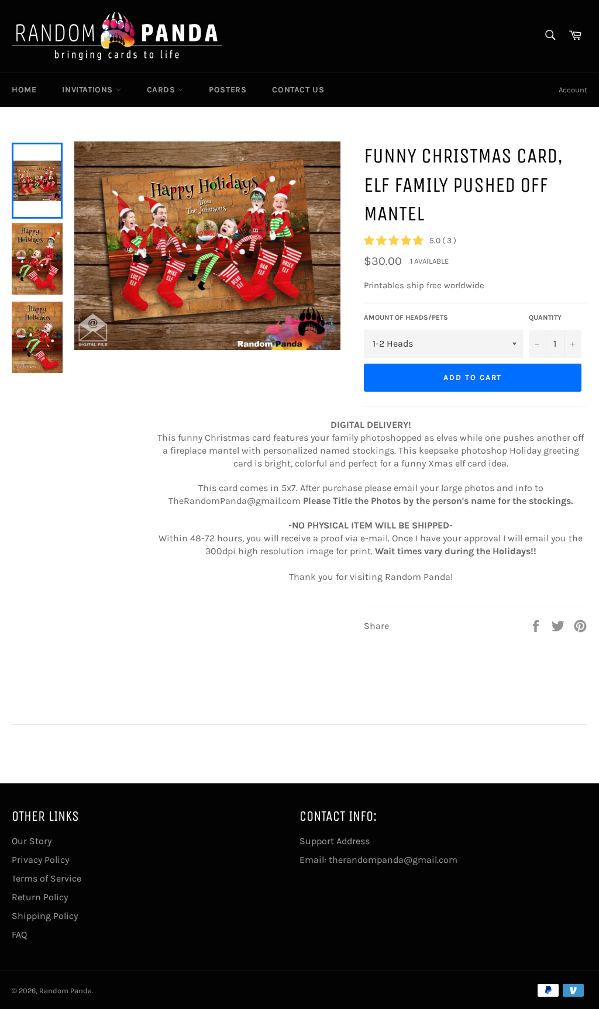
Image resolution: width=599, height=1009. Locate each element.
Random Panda (65, 990)
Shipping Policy (45, 915)
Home (24, 90)
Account (573, 89)
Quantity (545, 317)
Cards (162, 90)
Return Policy (40, 897)
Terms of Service (46, 878)
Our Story (31, 840)
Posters (227, 90)
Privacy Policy (40, 859)
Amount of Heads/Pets (406, 317)
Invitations (88, 90)
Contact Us (298, 90)
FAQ (19, 934)
